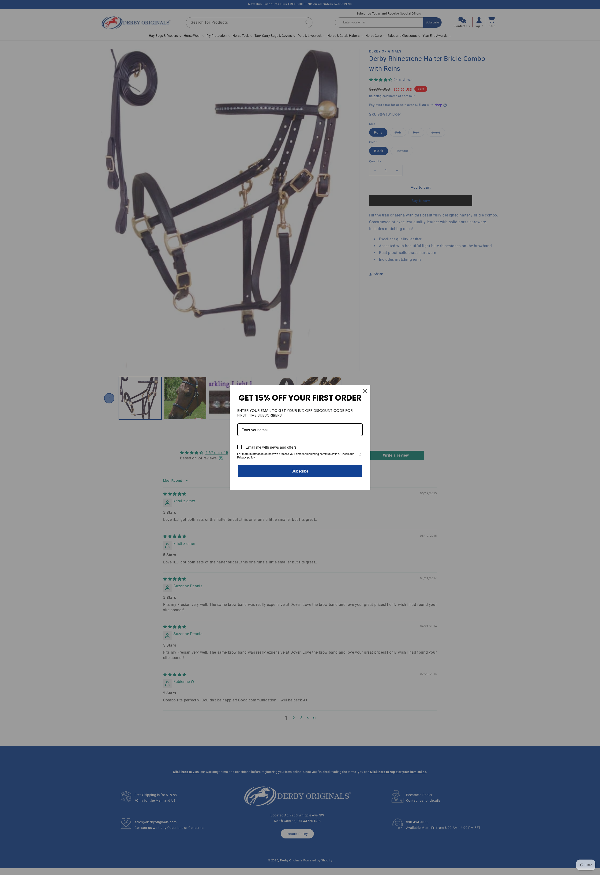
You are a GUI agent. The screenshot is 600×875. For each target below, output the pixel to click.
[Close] (364, 391)
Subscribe (300, 471)
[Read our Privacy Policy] (360, 454)
